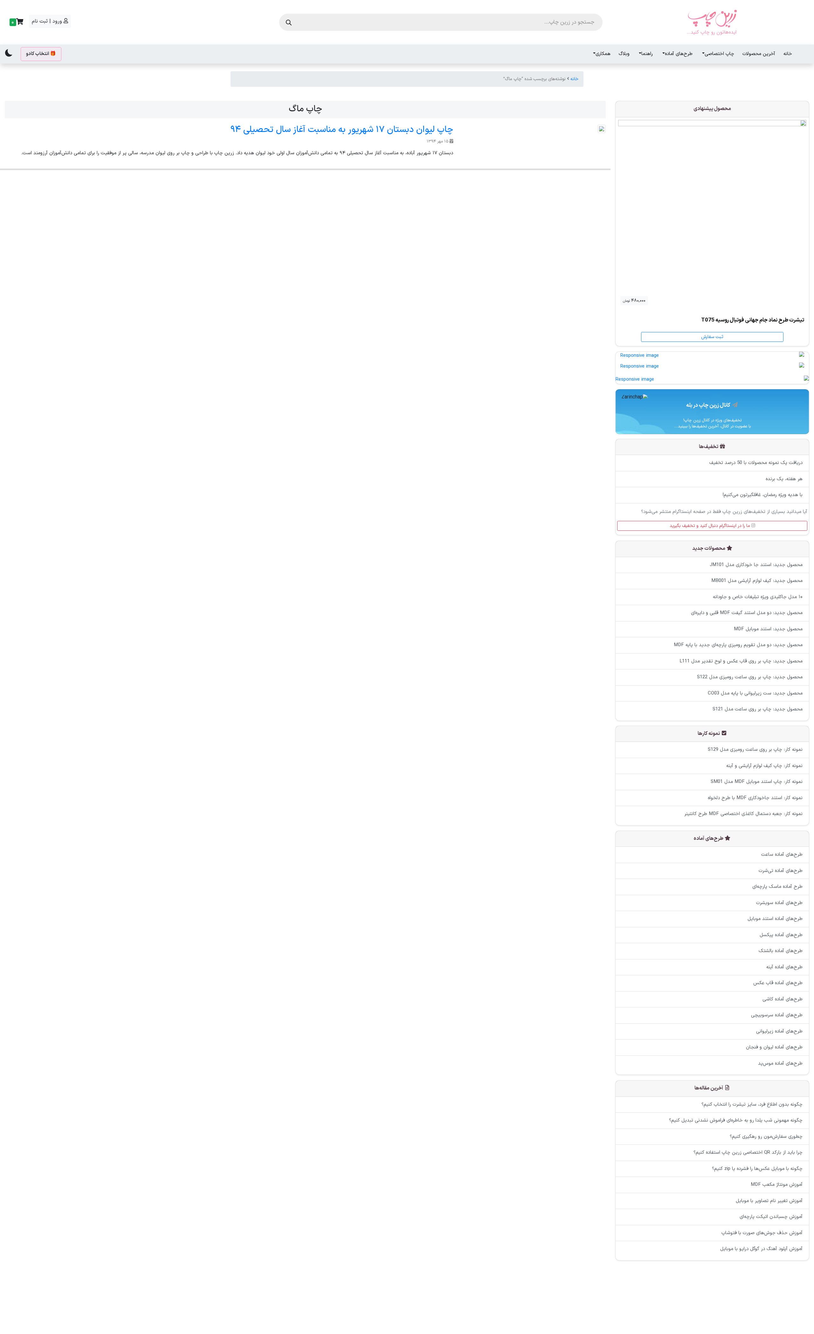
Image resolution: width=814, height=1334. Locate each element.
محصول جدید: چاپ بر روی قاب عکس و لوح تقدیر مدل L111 (741, 661)
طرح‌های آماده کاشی (782, 999)
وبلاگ (624, 54)
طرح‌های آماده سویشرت (779, 903)
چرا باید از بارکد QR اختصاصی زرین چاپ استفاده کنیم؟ (748, 1152)
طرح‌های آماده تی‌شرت (781, 870)
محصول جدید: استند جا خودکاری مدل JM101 (756, 564)
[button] (15, 22)
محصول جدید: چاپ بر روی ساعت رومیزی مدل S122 (750, 677)
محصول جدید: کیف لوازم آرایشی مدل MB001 (757, 580)
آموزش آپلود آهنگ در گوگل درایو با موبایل (761, 1249)
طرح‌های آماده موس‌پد (780, 1063)
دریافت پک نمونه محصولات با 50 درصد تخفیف (756, 463)
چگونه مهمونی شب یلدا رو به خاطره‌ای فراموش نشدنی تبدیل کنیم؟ (736, 1120)
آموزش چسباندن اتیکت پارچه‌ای (771, 1216)
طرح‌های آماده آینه (784, 967)
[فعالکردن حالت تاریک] (9, 53)
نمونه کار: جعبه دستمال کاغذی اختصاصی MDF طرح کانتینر (743, 814)
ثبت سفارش (712, 337)
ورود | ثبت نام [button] (48, 21)
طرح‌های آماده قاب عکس (778, 983)
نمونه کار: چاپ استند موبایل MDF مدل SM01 (757, 782)
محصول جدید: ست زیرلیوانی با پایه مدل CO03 (755, 693)
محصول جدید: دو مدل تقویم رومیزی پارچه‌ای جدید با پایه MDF (738, 645)
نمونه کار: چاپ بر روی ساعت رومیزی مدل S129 (755, 750)
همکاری (603, 54)
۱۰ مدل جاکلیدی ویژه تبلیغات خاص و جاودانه (758, 596)
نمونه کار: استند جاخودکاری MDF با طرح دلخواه (755, 798)
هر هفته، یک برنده (784, 479)
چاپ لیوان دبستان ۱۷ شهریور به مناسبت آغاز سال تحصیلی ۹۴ (342, 129)
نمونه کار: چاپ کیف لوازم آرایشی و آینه (764, 766)
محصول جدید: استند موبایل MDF (768, 628)
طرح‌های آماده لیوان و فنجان (774, 1047)
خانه (787, 54)
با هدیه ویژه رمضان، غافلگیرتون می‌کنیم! (762, 495)
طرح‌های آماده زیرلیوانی (779, 1031)
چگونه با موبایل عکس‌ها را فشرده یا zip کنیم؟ (757, 1168)
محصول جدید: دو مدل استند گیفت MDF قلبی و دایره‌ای (747, 613)
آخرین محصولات (758, 54)
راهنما (647, 54)
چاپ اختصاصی (719, 54)
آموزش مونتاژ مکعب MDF (777, 1184)
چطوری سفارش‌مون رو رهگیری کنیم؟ (766, 1136)
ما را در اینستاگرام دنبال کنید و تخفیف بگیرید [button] (710, 526)
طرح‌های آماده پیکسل (781, 935)
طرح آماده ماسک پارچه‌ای (777, 887)
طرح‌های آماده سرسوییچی (777, 1015)
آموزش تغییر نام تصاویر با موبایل (769, 1200)
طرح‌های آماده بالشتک (781, 951)
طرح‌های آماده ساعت (782, 855)
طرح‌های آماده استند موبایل (775, 919)
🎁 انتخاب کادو (41, 54)
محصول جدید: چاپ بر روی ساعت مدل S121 (758, 709)
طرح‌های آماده (679, 54)
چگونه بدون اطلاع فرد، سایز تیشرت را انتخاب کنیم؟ (752, 1104)
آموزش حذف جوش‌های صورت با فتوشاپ (762, 1232)
